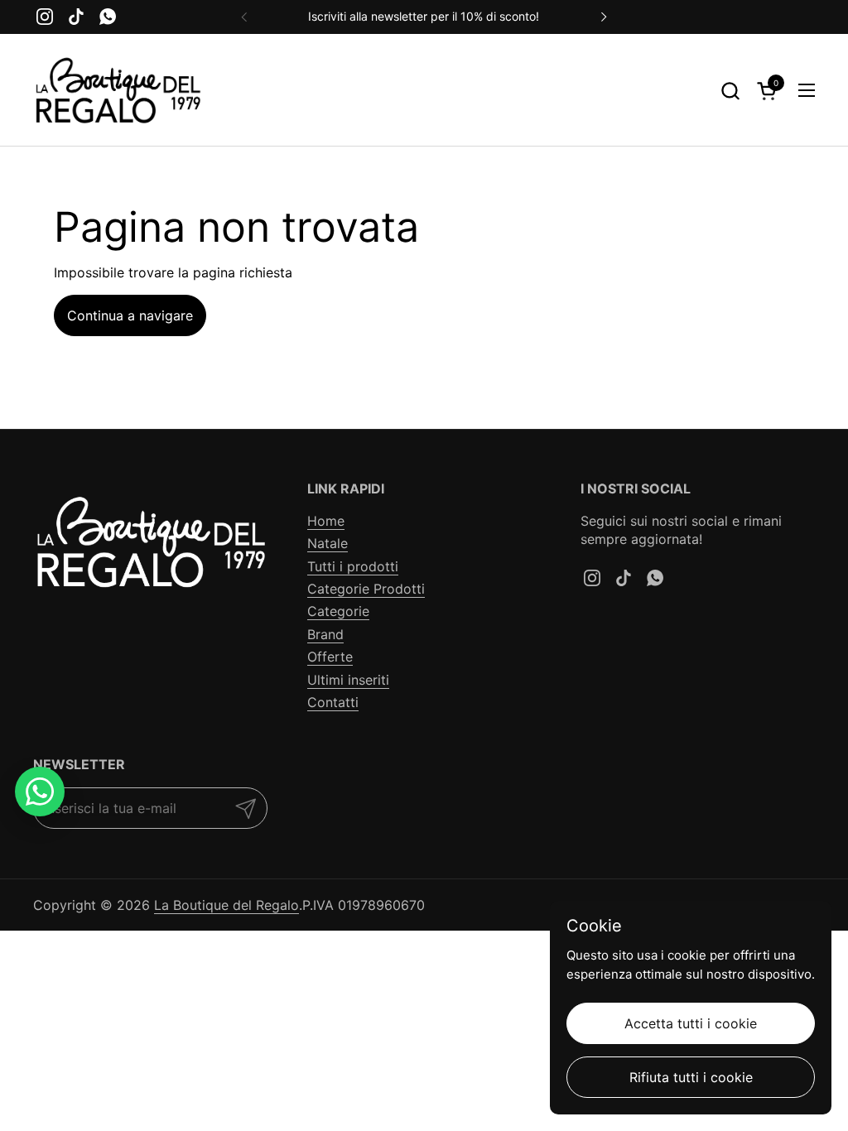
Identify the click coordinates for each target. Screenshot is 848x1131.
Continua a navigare (130, 315)
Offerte (330, 656)
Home (325, 521)
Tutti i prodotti (352, 566)
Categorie (338, 611)
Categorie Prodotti (366, 588)
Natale (327, 543)
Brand (325, 634)
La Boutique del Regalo (226, 905)
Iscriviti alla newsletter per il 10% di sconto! (423, 16)
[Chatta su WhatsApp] (40, 791)
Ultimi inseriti (348, 679)
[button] (730, 90)
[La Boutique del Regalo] (117, 90)
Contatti (333, 702)
